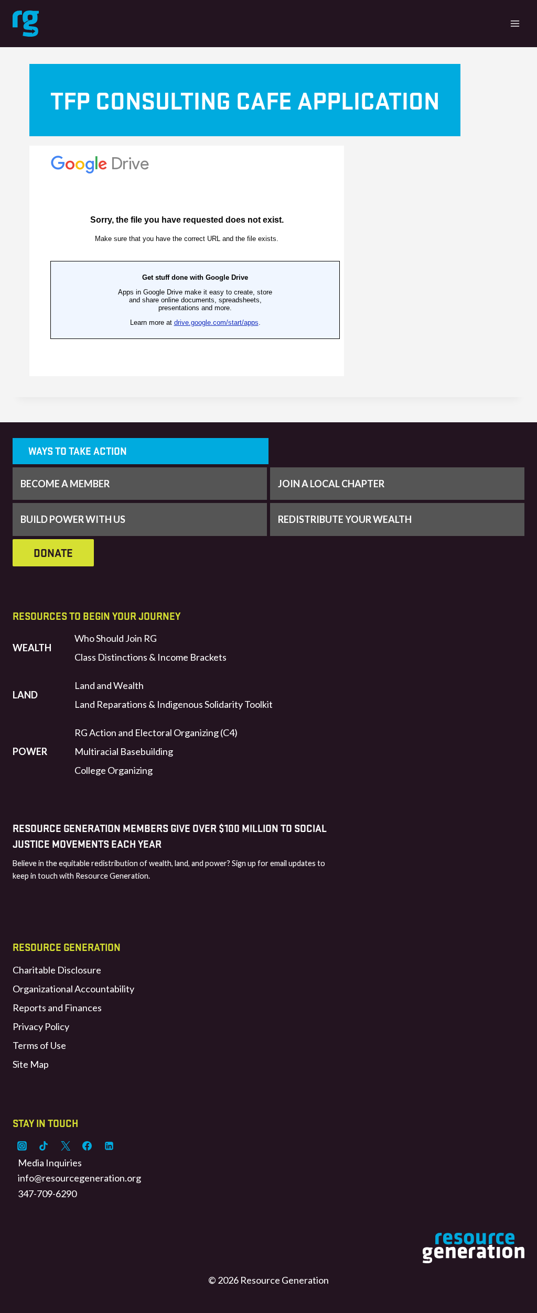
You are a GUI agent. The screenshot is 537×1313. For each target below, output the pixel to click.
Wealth (32, 647)
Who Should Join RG (115, 638)
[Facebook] (87, 1145)
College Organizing (113, 770)
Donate (53, 552)
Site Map (31, 1064)
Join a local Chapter (331, 483)
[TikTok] (43, 1145)
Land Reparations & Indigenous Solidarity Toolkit (173, 704)
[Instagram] (22, 1145)
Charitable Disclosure (57, 970)
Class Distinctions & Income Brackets (150, 657)
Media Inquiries (50, 1162)
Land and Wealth (109, 685)
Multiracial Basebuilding (123, 751)
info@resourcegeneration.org (79, 1178)
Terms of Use (39, 1045)
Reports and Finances (57, 1007)
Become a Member (65, 483)
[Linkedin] (109, 1145)
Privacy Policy (41, 1026)
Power (30, 751)
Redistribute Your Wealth (345, 519)
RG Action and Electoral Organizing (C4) (156, 732)
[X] (65, 1145)
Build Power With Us (72, 519)
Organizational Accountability (73, 988)
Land (25, 695)
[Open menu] (514, 23)
